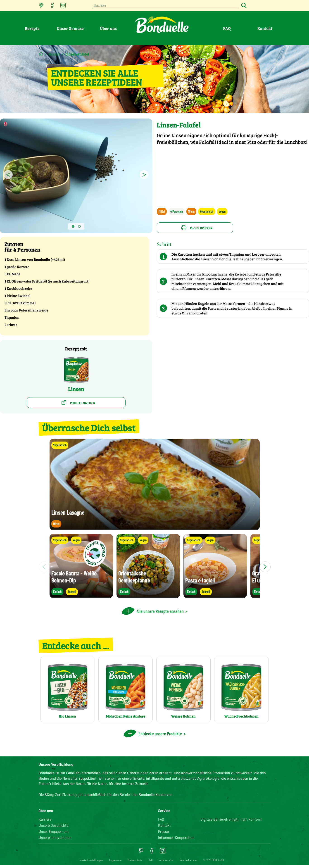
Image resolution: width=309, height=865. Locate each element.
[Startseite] (41, 54)
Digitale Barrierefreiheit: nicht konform (231, 819)
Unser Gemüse (70, 28)
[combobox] (166, 5)
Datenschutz (135, 860)
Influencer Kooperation (176, 837)
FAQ (227, 28)
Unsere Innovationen (55, 837)
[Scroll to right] (265, 566)
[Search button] (243, 6)
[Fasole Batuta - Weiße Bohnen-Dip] (81, 596)
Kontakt (264, 28)
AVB (151, 860)
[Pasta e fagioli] (215, 596)
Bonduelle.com (188, 860)
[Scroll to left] (44, 566)
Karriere (45, 819)
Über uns (108, 28)
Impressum (115, 860)
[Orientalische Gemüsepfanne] (148, 596)
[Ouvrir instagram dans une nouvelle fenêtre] (63, 6)
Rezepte (32, 28)
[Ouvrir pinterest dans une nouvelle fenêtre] (41, 6)
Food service (166, 860)
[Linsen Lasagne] (155, 528)
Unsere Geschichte (53, 825)
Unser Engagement (54, 831)
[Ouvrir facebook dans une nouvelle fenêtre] (52, 6)
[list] (155, 567)
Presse (163, 831)
